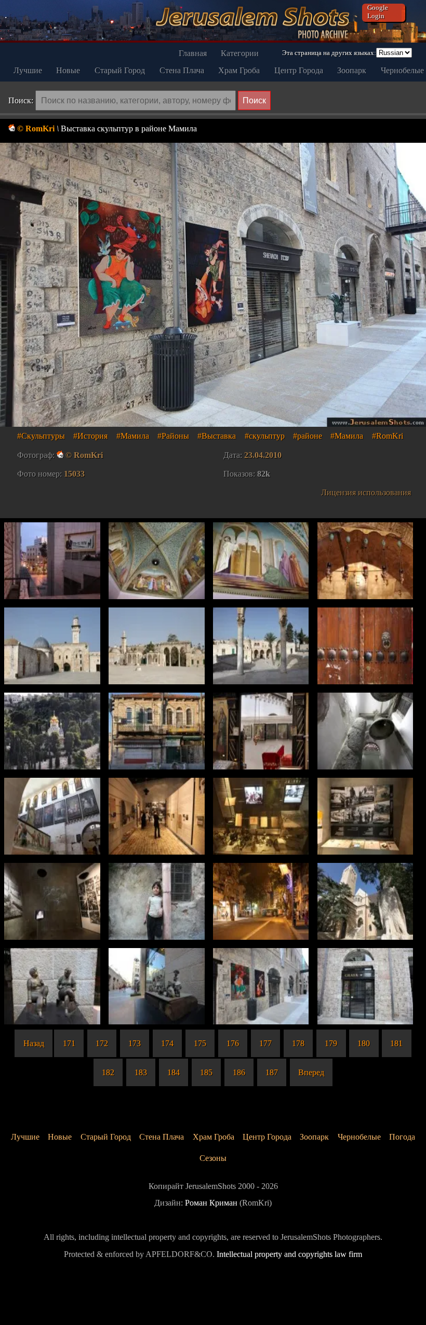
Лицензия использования (366, 492)
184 (173, 1072)
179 (331, 1043)
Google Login (377, 12)
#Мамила (132, 436)
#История (90, 436)
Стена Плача (181, 70)
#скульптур (265, 436)
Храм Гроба (239, 70)
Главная (193, 53)
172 (102, 1043)
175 (200, 1043)
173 (134, 1043)
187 (271, 1072)
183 (141, 1072)
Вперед (311, 1072)
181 (396, 1043)
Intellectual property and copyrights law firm (289, 1254)
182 (108, 1072)
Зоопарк (351, 70)
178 (298, 1043)
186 (239, 1072)
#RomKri (387, 436)
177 (265, 1043)
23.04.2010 (263, 455)
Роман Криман (211, 1203)
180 (363, 1043)
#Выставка (216, 436)
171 (69, 1043)
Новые (68, 70)
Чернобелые (402, 70)
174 (167, 1043)
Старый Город (120, 70)
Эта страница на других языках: (329, 53)
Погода (402, 1137)
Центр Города (298, 70)
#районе (307, 436)
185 (206, 1072)
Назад (33, 1043)
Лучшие (28, 70)
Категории (240, 53)
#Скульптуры (41, 436)
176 (233, 1043)
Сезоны (213, 1158)
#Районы (173, 436)
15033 (74, 474)
